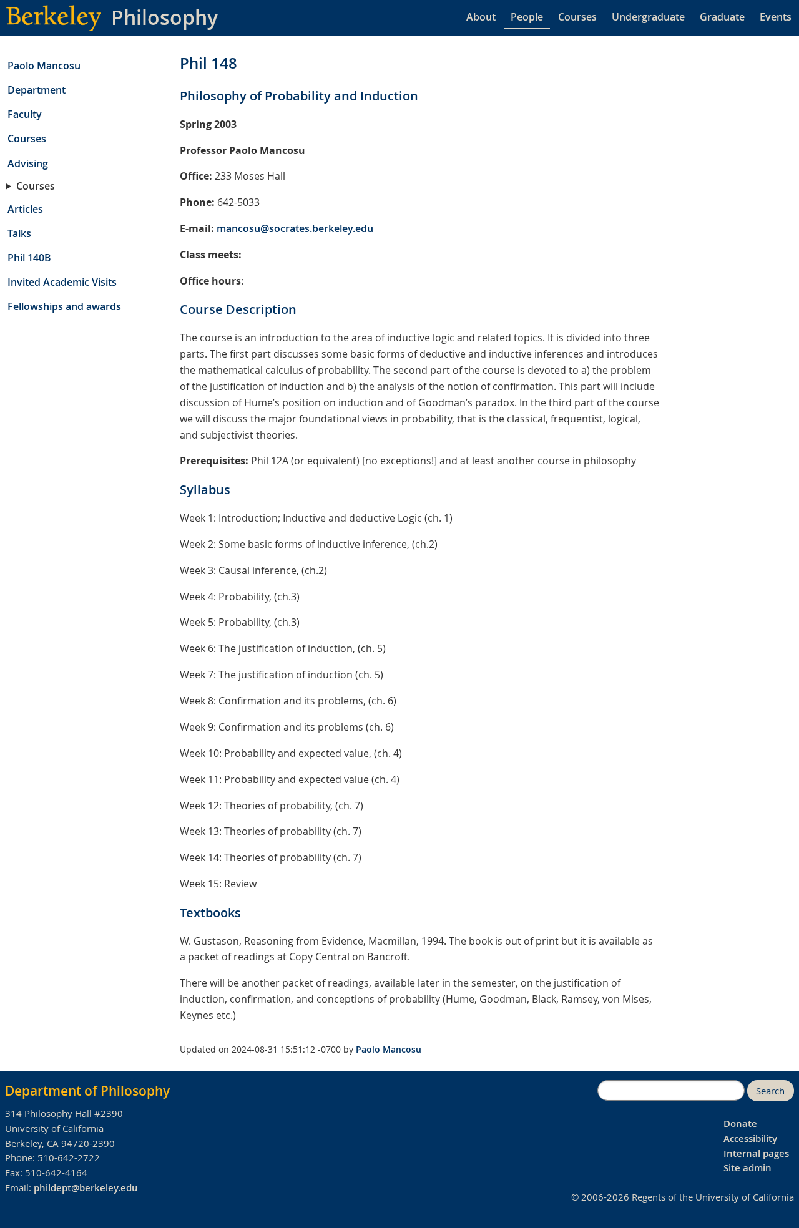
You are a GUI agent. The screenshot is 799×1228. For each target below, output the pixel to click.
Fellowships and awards (64, 306)
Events (776, 17)
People (527, 17)
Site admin (747, 1168)
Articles (25, 209)
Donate (740, 1123)
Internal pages (756, 1153)
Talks (19, 233)
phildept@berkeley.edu (86, 1188)
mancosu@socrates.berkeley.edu (295, 228)
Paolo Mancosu (44, 65)
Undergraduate (648, 17)
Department (36, 90)
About (481, 17)
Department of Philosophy (87, 1090)
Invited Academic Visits (62, 282)
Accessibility (750, 1138)
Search (770, 1091)
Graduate (722, 17)
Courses (577, 17)
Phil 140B (29, 258)
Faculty (24, 114)
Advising (27, 163)
